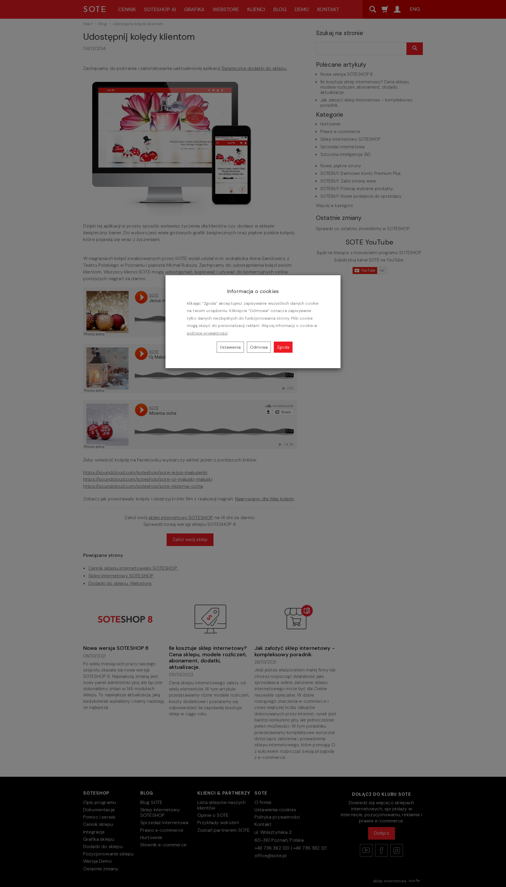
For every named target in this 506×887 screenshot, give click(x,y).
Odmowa (259, 347)
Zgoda (283, 347)
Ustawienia (230, 347)
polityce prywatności (207, 333)
